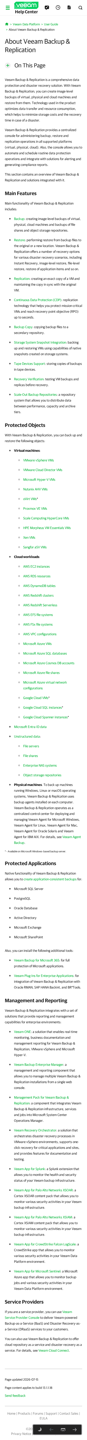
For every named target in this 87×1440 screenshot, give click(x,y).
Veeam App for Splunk (29, 1169)
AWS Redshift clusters (38, 595)
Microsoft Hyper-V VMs (39, 479)
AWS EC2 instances (36, 566)
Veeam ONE (22, 1032)
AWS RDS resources (37, 576)
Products (24, 1413)
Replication (21, 279)
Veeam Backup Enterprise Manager (38, 1064)
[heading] (43, 193)
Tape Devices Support (29, 364)
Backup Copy (23, 327)
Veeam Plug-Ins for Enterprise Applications (43, 976)
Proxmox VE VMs (35, 508)
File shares (30, 756)
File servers (31, 746)
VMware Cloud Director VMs (42, 470)
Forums (38, 1413)
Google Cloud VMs (35, 698)
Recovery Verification (29, 379)
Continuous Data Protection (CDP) (37, 300)
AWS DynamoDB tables (39, 586)
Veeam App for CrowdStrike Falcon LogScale (45, 1244)
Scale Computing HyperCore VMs (46, 518)
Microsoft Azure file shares (41, 673)
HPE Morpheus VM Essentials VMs (47, 528)
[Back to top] (63, 1430)
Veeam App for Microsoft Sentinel (37, 1271)
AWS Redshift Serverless (40, 605)
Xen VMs (29, 537)
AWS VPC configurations (40, 634)
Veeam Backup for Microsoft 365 (36, 960)
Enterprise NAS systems (40, 765)
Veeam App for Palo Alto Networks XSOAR (43, 1190)
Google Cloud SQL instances (42, 707)
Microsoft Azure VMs (37, 644)
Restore (19, 240)
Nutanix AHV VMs (35, 489)
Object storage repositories (42, 775)
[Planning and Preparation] (75, 1430)
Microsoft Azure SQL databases (45, 653)
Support (51, 1413)
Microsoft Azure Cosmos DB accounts (48, 663)
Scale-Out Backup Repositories (35, 394)
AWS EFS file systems (38, 615)
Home (11, 1413)
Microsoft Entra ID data (30, 727)
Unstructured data (27, 736)
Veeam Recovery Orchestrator (35, 1130)
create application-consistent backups (50, 879)
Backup (19, 219)
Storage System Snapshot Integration (40, 342)
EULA (43, 1418)
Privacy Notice (21, 1434)
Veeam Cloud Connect (53, 1350)
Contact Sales (68, 1413)
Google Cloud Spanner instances (45, 717)
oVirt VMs (30, 499)
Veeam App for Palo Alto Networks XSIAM (43, 1217)
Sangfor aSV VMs (35, 547)
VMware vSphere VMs (38, 460)
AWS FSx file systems (38, 624)
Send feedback (15, 1396)
